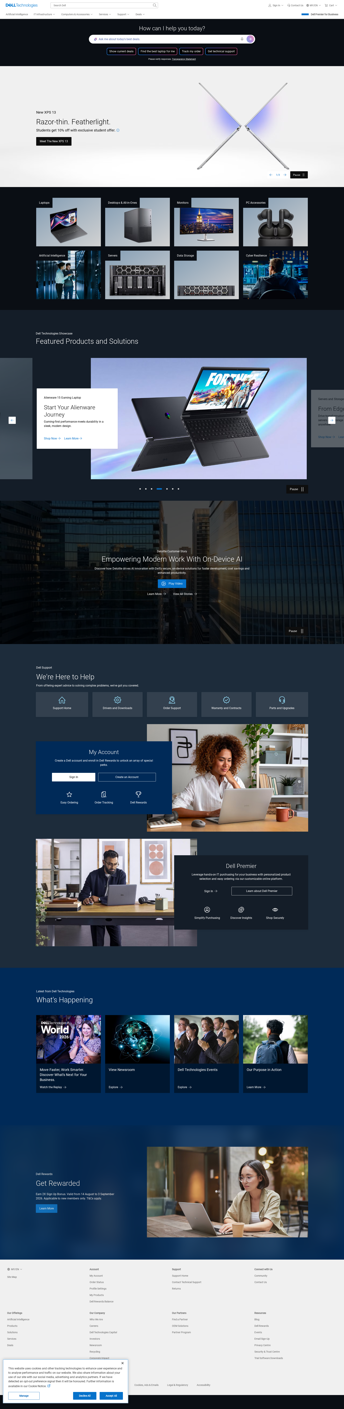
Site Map (12, 1277)
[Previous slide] (270, 174)
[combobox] (104, 5)
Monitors (182, 202)
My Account (96, 1275)
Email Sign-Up (262, 1338)
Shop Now (46, 141)
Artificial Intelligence (52, 255)
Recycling (95, 1351)
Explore (113, 1087)
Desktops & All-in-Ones (122, 202)
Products (12, 1325)
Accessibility (203, 1385)
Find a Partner (180, 1319)
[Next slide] (284, 174)
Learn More (71, 437)
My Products (97, 1295)
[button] (276, 5)
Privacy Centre (262, 1345)
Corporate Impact (99, 1358)
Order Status (97, 1282)
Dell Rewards (261, 1325)
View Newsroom (122, 1070)
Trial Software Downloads (268, 1358)
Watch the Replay (51, 1087)
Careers (94, 1325)
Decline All (84, 1395)
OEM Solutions (180, 1325)
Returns (176, 1288)
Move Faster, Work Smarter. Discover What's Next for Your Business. (63, 1075)
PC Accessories (256, 202)
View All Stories (183, 594)
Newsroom (96, 1345)
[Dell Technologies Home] (21, 5)
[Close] (122, 1363)
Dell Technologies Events (198, 1070)
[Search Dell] (154, 5)
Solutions (12, 1332)
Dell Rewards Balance (101, 1301)
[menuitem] (44, 14)
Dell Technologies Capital (103, 1332)
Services (11, 1338)
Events (258, 1332)
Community (260, 1275)
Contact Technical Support (186, 1282)
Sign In (73, 777)
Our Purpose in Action (264, 1070)
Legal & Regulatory (177, 1385)
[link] (295, 5)
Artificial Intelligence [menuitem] (17, 14)
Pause (296, 174)
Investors (95, 1338)
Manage (24, 1395)
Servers (113, 255)
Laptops (44, 202)
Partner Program (181, 1332)
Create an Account (126, 777)
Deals (10, 1345)
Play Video (176, 583)
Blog (256, 1319)
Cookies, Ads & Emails (146, 1385)
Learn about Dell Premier (261, 891)
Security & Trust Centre (267, 1351)
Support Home (180, 1275)
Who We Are (96, 1319)
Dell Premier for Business (324, 14)
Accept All (111, 1395)
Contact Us (260, 1282)
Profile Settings (98, 1288)
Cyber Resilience (256, 255)
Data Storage (185, 255)
